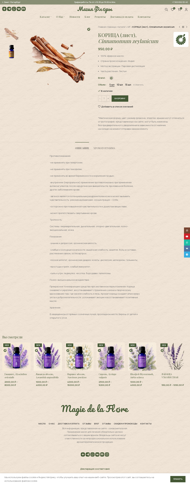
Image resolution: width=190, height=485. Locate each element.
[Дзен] (4, 9)
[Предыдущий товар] (179, 27)
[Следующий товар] (186, 27)
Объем (101, 84)
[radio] (111, 78)
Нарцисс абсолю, (76, 376)
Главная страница (107, 27)
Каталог (122, 27)
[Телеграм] (9, 9)
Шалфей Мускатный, (142, 376)
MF (129, 27)
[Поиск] (166, 9)
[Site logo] (94, 9)
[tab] (82, 146)
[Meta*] (107, 455)
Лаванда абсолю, (47, 376)
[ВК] (19, 9)
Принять (177, 479)
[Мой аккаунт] (186, 9)
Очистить (139, 85)
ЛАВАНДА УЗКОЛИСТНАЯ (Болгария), (173, 379)
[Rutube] (23, 9)
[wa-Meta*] (14, 9)
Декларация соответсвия (95, 468)
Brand (101, 77)
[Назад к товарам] (183, 27)
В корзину (120, 98)
